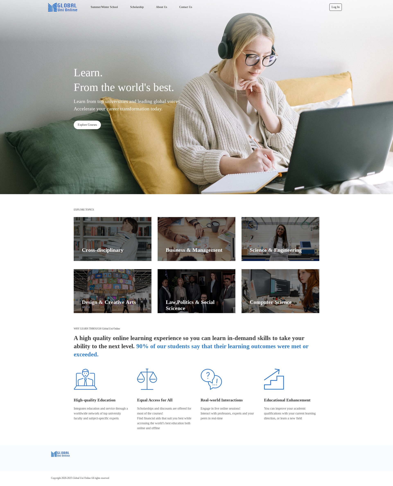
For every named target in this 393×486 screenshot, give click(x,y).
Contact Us (185, 7)
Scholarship (137, 7)
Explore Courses (87, 124)
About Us (161, 7)
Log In (336, 7)
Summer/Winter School (104, 7)
